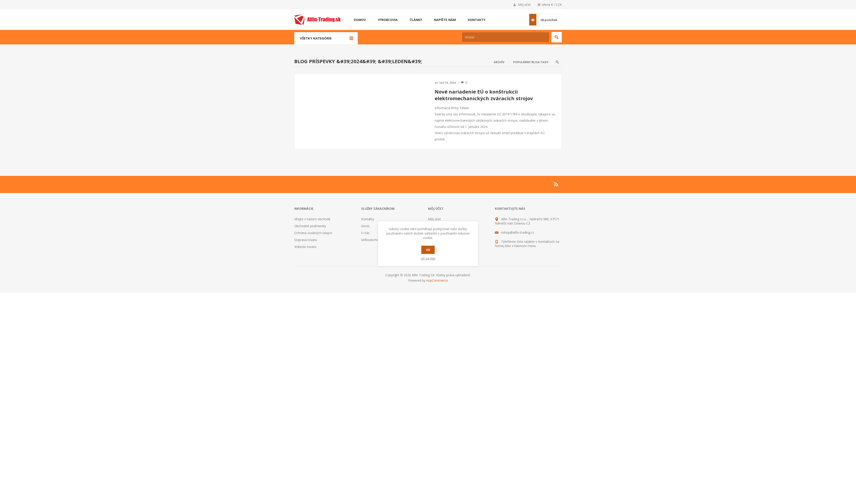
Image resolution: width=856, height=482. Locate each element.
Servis (365, 226)
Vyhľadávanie (556, 37)
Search (557, 62)
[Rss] (556, 184)
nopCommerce (437, 280)
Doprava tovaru (305, 240)
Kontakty (367, 219)
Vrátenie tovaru (305, 247)
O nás (365, 233)
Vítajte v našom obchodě (312, 219)
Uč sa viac (428, 258)
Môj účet (524, 4)
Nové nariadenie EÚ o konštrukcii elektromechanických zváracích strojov (484, 95)
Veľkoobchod (370, 240)
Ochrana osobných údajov (313, 233)
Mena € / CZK (552, 4)
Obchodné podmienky (310, 226)
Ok (428, 250)
